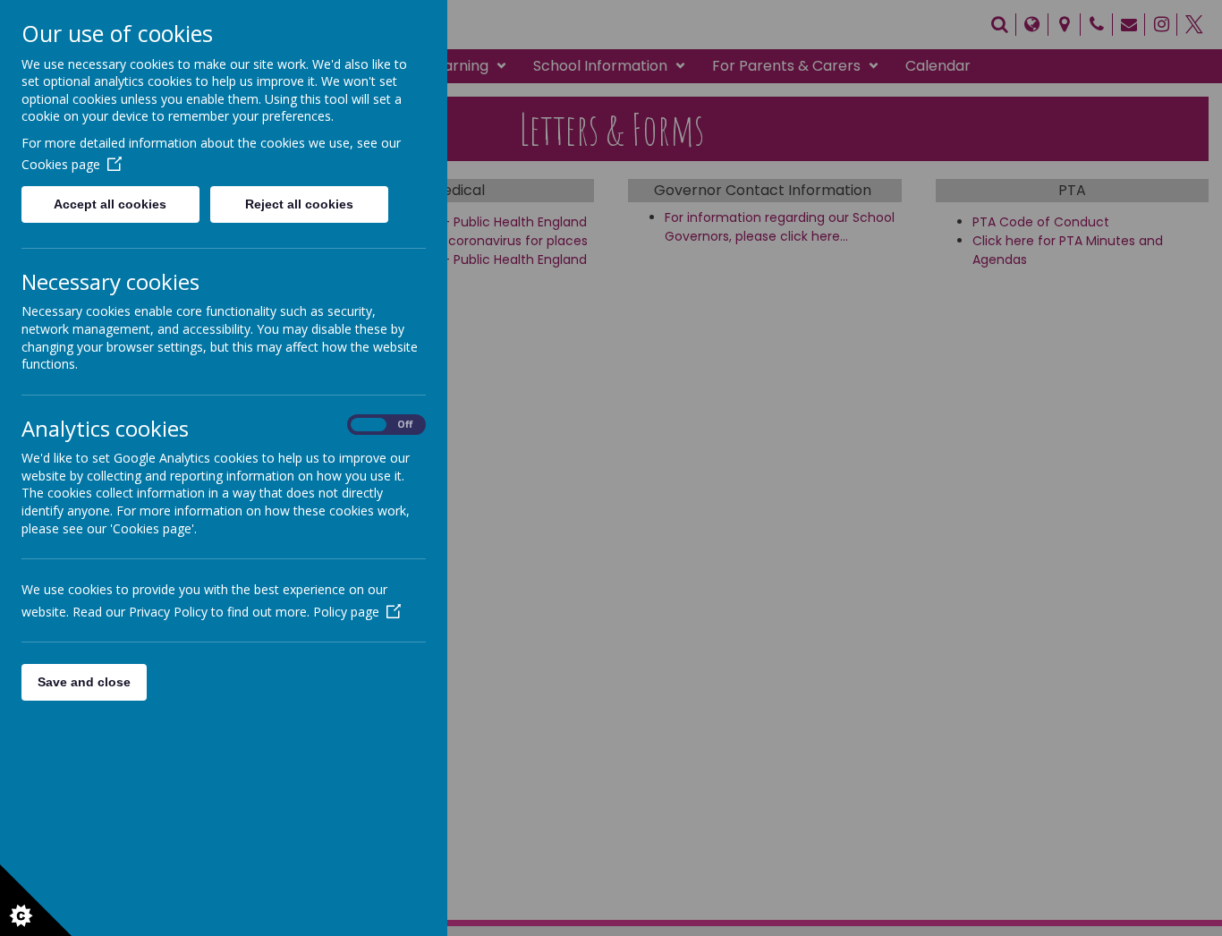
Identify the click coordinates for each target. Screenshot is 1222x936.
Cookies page (60, 164)
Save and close (84, 682)
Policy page (346, 611)
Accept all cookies (110, 204)
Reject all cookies (299, 204)
